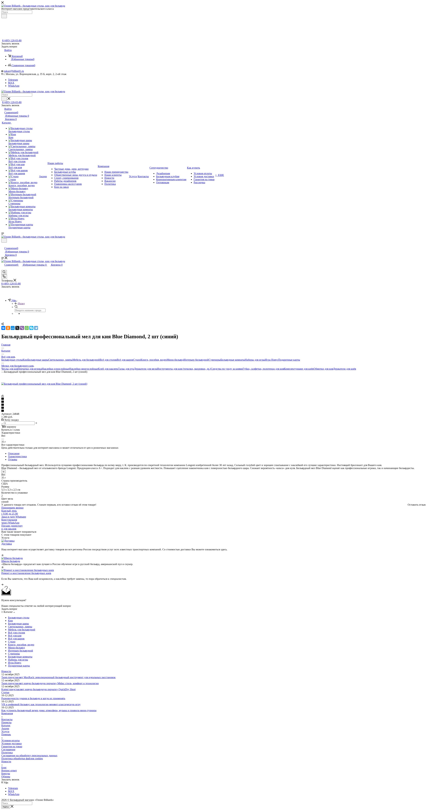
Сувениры (215, 359)
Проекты (6, 722)
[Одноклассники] (8, 328)
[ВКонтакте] (3, 328)
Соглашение (8, 749)
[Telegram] (36, 328)
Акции (5, 728)
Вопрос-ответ (9, 770)
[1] (213, 398)
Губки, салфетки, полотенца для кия (263, 368)
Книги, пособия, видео (154, 359)
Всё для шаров (125, 359)
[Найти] (4, 16)
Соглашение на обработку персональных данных (29, 755)
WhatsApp (13, 85)
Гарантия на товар (11, 746)
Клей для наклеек (108, 368)
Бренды (5, 773)
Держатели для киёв (344, 368)
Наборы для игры (255, 359)
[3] (213, 404)
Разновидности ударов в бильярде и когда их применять (33, 698)
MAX (11, 82)
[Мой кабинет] (2, 244)
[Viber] (22, 328)
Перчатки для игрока (30, 368)
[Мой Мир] (13, 328)
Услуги (5, 731)
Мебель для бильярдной (86, 359)
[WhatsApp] (27, 328)
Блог (4, 767)
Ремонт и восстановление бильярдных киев (26, 573)
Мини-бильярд (175, 359)
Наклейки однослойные (55, 368)
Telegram (13, 79)
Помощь (6, 734)
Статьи (5, 692)
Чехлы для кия (9, 368)
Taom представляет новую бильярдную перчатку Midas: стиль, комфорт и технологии (50, 683)
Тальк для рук (126, 368)
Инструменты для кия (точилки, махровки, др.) (184, 368)
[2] (213, 401)
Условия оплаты (10, 740)
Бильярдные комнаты (233, 359)
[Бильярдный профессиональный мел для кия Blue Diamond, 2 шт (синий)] (44, 383)
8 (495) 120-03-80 (12, 40)
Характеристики (17, 456)
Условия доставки (11, 743)
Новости (6, 671)
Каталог (6, 725)
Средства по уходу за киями (227, 368)
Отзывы (12, 459)
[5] (213, 410)
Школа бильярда (10, 561)
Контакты (7, 719)
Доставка (6, 543)
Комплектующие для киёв (299, 368)
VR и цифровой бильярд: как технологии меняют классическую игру (41, 704)
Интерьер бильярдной (196, 359)
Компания (7, 713)
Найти (6, 807)
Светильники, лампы (60, 359)
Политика (7, 752)
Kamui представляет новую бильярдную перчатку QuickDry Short (38, 689)
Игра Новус (271, 359)
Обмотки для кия (323, 368)
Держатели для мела (145, 368)
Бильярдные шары (38, 359)
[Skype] (31, 328)
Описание (14, 453)
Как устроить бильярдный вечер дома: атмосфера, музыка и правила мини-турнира (48, 710)
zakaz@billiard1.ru (14, 71)
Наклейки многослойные (83, 368)
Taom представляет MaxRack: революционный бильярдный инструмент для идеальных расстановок (58, 677)
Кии (25, 359)
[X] (17, 328)
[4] (213, 407)
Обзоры (5, 776)
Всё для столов (108, 359)
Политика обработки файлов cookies (22, 758)
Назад (21, 303)
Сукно (137, 359)
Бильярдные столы (12, 359)
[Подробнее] (2, 555)
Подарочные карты (289, 359)
